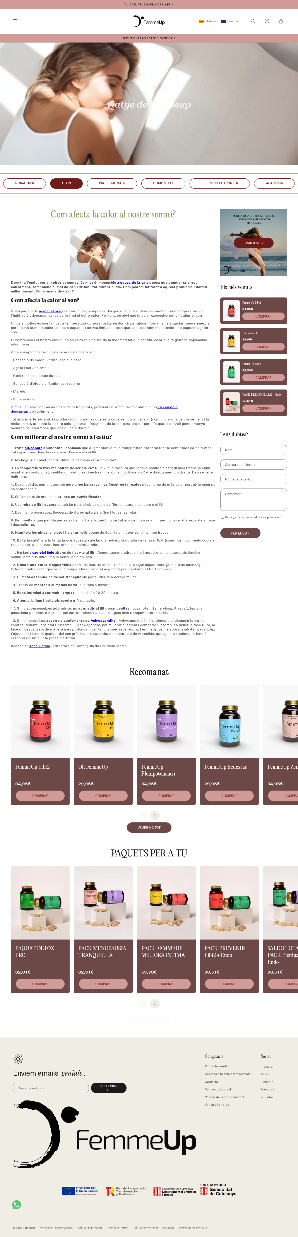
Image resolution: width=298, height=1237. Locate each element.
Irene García (39, 645)
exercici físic (43, 552)
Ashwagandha (103, 620)
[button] (15, 21)
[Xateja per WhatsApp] (16, 1204)
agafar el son (50, 310)
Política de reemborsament (224, 1097)
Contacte (211, 1081)
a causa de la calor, (134, 282)
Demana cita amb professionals (227, 1073)
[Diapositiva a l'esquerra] (143, 815)
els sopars (33, 447)
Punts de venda (216, 1066)
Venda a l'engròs (217, 1104)
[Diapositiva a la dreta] (155, 815)
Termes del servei (218, 1089)
